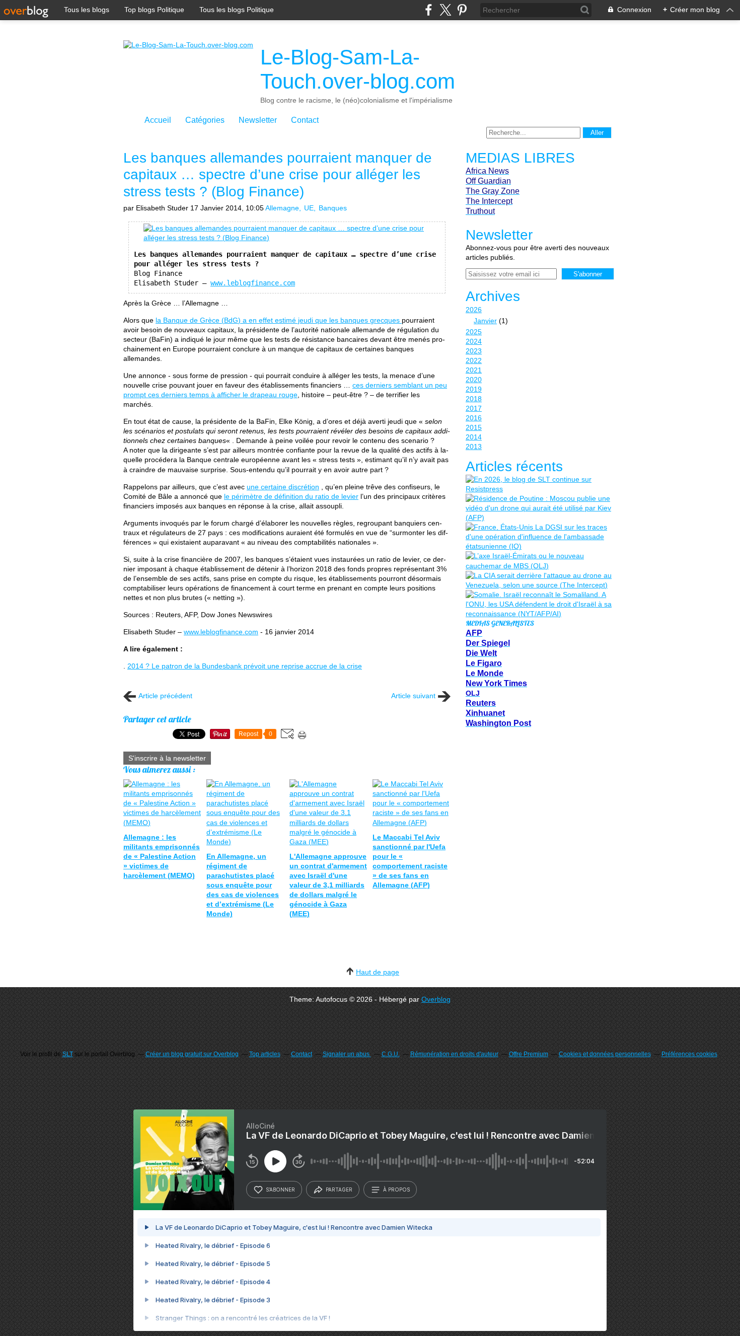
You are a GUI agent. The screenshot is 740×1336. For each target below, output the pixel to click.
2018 (474, 399)
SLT (67, 1054)
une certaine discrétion (283, 487)
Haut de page (377, 972)
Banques (333, 208)
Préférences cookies (689, 1054)
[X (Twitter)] (445, 10)
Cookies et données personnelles (605, 1054)
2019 (474, 389)
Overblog (436, 999)
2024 (474, 341)
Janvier (485, 321)
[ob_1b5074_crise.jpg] (286, 238)
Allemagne (282, 208)
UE (309, 208)
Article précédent (165, 696)
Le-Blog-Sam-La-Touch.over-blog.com (357, 69)
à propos (396, 1189)
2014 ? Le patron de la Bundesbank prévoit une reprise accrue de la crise (244, 666)
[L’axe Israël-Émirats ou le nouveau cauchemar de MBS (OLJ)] (539, 560)
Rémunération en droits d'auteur (454, 1054)
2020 (474, 380)
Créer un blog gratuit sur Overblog (192, 1054)
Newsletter (258, 120)
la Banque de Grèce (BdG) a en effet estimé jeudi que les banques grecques (279, 320)
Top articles (264, 1054)
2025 (474, 332)
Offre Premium (528, 1054)
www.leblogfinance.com (252, 283)
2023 (474, 351)
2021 (474, 370)
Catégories (205, 120)
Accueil (157, 120)
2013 (474, 446)
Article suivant (413, 696)
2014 (474, 437)
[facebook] (428, 10)
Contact (305, 120)
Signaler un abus (347, 1054)
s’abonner (280, 1189)
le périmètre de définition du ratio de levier (291, 496)
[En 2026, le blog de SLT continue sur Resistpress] (539, 484)
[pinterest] (462, 10)
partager (339, 1189)
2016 (474, 418)
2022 (474, 360)
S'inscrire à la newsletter (167, 758)
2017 (474, 408)
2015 (474, 427)
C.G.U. (391, 1054)
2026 (474, 310)
